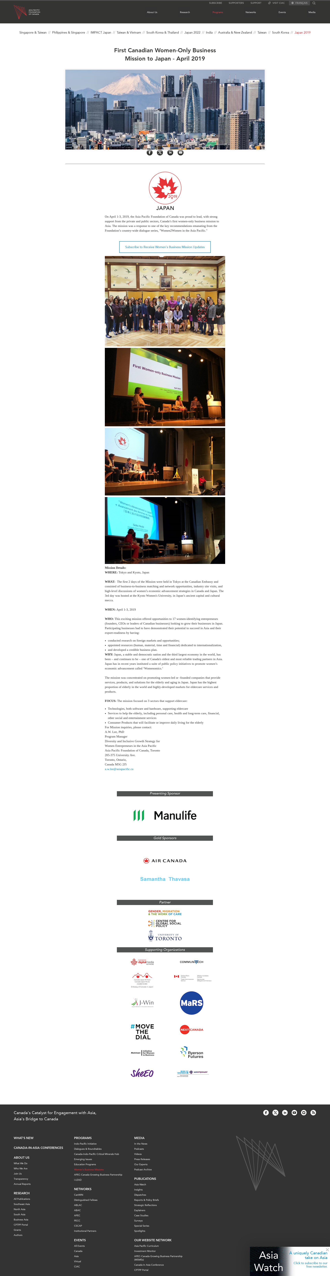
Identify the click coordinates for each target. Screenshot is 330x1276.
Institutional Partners (85, 1231)
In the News (140, 1143)
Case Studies (141, 1215)
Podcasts (139, 1148)
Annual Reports (22, 1184)
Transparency (21, 1178)
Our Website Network (153, 1240)
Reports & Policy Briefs (146, 1200)
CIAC (77, 1266)
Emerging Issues (83, 1159)
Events (282, 12)
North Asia (19, 1209)
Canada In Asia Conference (149, 1264)
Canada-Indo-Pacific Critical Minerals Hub (96, 1154)
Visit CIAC (279, 3)
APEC (77, 1215)
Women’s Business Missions (89, 1169)
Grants (17, 1230)
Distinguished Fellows (85, 1200)
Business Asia (21, 1219)
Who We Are (21, 1168)
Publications (145, 1179)
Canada (78, 1251)
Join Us (18, 1173)
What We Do (20, 1163)
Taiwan (262, 32)
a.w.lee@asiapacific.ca (119, 769)
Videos (138, 1154)
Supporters (236, 3)
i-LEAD (77, 1179)
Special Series (141, 1225)
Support (256, 3)
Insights (138, 1189)
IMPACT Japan (101, 32)
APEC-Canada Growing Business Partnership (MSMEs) (158, 1258)
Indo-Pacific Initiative (85, 1143)
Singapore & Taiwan (33, 32)
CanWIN (78, 1194)
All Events (79, 1246)
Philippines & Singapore (68, 32)
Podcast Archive (143, 1169)
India (209, 32)
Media (312, 12)
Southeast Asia (22, 1204)
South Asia (19, 1214)
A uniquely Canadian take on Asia (308, 1255)
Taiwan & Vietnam (129, 32)
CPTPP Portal (21, 1224)
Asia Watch (268, 1261)
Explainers (139, 1210)
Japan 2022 (192, 32)
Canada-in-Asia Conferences (38, 1148)
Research (185, 12)
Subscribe (215, 3)
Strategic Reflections (145, 1205)
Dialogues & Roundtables (88, 1148)
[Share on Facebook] (150, 153)
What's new (24, 1138)
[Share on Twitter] (160, 153)
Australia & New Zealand (235, 32)
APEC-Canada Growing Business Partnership (98, 1174)
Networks (251, 12)
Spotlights (139, 1231)
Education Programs (85, 1164)
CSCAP (78, 1225)
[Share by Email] (181, 153)
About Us (152, 12)
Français (301, 3)
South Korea (280, 32)
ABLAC (78, 1205)
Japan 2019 (303, 32)
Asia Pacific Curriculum (146, 1246)
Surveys (138, 1220)
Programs (218, 12)
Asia (76, 1256)
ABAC (77, 1210)
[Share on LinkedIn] (170, 153)
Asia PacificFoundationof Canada (34, 12)
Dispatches (140, 1194)
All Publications (22, 1199)
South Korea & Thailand (162, 32)
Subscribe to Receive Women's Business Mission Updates (165, 247)
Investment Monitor (145, 1251)
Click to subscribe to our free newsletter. (310, 1264)
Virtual (77, 1261)
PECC (77, 1220)
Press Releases (142, 1159)
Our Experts (140, 1164)
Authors (18, 1235)
